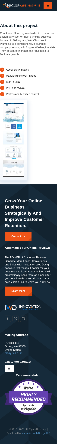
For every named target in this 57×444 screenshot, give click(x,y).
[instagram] (23, 319)
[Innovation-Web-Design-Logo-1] (11, 4)
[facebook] (8, 319)
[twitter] (16, 319)
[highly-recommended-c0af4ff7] (28, 380)
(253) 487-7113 (30, 5)
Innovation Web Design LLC (36, 433)
